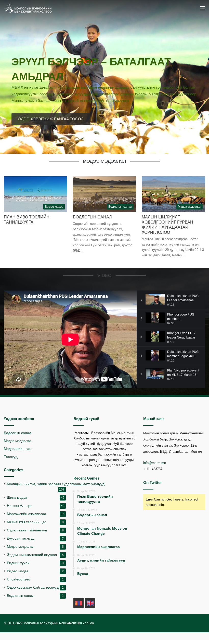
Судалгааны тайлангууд (27, 530)
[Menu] (202, 10)
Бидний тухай (18, 563)
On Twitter (152, 482)
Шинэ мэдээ (17, 497)
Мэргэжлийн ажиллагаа (26, 514)
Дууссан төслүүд (20, 538)
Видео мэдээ (17, 571)
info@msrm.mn (154, 463)
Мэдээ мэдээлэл (17, 441)
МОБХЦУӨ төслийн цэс (26, 522)
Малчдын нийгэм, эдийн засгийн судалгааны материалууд (55, 484)
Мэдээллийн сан (17, 449)
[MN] (78, 603)
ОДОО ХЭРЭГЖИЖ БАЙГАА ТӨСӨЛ (51, 119)
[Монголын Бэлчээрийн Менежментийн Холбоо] (28, 8)
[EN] (90, 603)
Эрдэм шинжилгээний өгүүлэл (32, 555)
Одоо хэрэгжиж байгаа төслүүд (33, 587)
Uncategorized (18, 579)
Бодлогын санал (92, 217)
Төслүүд (11, 457)
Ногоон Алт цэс (19, 506)
